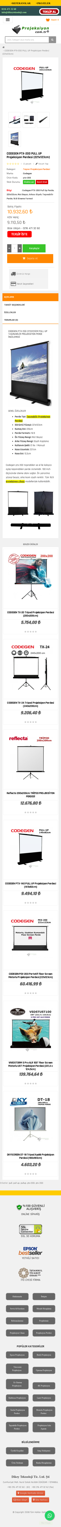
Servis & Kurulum (17, 1309)
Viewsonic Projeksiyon (17, 1369)
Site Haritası (41, 1499)
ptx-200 (31, 1183)
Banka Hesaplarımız (44, 1463)
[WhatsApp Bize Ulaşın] (49, 1515)
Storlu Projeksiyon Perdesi (17, 1411)
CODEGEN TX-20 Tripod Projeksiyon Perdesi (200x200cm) (30, 614)
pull (10, 1183)
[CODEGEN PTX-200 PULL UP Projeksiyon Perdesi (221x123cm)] (32, 85)
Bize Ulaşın (21, 1499)
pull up (16, 1183)
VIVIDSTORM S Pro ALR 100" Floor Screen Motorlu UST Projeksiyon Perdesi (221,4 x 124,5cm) (30, 1066)
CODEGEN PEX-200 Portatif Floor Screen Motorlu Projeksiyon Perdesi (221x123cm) (30, 975)
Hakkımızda (17, 1296)
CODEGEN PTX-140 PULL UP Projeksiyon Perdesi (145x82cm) (30, 885)
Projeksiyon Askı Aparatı (44, 1427)
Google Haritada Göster (31, 1493)
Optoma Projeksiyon (44, 1370)
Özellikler (10, 312)
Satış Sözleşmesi (43, 1451)
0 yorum (27, 163)
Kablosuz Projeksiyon (17, 1398)
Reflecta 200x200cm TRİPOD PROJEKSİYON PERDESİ (30, 794)
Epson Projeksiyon (17, 1355)
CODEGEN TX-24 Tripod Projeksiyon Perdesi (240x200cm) (30, 704)
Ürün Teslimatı (17, 1463)
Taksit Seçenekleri (25, 283)
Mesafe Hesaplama (44, 1309)
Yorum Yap (43, 163)
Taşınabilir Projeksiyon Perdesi (18, 1427)
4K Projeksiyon (44, 1386)
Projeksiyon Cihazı (17, 1333)
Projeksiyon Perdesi (44, 1333)
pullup (23, 1183)
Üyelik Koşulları (17, 1451)
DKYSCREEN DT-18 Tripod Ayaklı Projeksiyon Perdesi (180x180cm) (30, 1156)
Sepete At (31, 258)
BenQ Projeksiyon (44, 1355)
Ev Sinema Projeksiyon (17, 1384)
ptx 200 (39, 1183)
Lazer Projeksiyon (44, 1398)
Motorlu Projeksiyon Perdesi (44, 1411)
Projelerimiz (43, 1321)
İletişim (44, 1296)
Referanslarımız (17, 1321)
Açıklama (9, 297)
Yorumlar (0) (11, 320)
